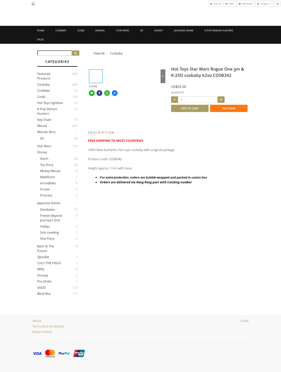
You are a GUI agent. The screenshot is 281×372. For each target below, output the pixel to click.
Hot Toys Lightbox (50, 103)
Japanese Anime (183, 30)
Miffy (40, 269)
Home (40, 30)
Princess (46, 195)
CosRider (43, 91)
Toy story (46, 165)
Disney (158, 30)
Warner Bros (46, 132)
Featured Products (43, 76)
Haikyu (45, 226)
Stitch (44, 159)
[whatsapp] (107, 93)
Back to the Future (45, 248)
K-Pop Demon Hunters (219, 30)
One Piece (47, 238)
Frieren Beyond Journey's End (51, 218)
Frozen (45, 189)
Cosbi (80, 30)
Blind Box (44, 294)
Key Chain (44, 120)
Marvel (100, 30)
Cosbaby (60, 30)
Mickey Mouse (50, 171)
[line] (92, 93)
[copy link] (115, 93)
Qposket (43, 257)
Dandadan (47, 209)
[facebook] (99, 93)
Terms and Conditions (48, 326)
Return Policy (42, 332)
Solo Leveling (49, 232)
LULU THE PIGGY (49, 263)
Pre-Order (44, 281)
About (36, 321)
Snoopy (42, 275)
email (245, 321)
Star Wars (122, 30)
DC (141, 30)
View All (99, 53)
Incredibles (48, 183)
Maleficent (47, 177)
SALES (40, 39)
